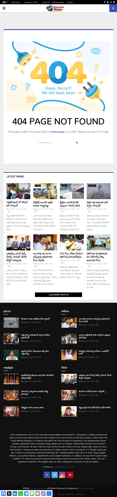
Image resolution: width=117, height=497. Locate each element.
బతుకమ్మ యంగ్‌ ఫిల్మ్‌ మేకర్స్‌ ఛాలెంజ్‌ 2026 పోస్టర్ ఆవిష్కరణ (16, 257)
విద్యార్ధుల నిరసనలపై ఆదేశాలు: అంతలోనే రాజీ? (94, 352)
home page (57, 131)
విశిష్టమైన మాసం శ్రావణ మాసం (32, 407)
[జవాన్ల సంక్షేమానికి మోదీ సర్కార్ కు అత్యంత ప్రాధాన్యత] (69, 339)
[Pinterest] (70, 475)
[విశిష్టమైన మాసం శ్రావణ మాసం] (11, 411)
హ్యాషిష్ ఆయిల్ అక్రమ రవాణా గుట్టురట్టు (43, 204)
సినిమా (10, 237)
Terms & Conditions (65, 494)
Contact (69, 2)
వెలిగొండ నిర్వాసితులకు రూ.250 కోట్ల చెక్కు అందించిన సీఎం (97, 257)
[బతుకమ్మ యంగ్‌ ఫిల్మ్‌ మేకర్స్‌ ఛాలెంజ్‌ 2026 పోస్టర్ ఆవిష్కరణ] (18, 242)
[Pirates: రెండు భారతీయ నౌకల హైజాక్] (11, 322)
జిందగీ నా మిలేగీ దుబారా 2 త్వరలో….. (93, 391)
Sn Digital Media (86, 488)
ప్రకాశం (64, 237)
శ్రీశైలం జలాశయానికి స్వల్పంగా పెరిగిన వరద (70, 204)
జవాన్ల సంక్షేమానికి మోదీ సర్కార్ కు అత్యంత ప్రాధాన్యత (94, 336)
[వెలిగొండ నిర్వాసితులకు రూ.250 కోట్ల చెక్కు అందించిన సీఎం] (99, 242)
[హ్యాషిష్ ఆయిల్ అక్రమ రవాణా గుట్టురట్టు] (45, 191)
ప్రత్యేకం (91, 237)
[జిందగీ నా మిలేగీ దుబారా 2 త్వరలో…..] (69, 395)
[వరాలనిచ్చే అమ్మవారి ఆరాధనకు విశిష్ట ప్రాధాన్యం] (11, 395)
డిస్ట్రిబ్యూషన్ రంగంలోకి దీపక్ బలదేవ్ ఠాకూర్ (95, 407)
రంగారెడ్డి (37, 186)
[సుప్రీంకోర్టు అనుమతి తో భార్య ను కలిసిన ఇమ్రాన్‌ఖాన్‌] (11, 339)
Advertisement (58, 2)
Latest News (15, 176)
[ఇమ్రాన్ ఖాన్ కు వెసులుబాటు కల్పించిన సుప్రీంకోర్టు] (11, 355)
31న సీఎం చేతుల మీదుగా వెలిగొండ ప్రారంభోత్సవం (71, 255)
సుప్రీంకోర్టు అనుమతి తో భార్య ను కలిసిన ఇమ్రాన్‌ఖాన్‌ (35, 336)
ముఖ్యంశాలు (12, 186)
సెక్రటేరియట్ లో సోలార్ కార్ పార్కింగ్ (17, 204)
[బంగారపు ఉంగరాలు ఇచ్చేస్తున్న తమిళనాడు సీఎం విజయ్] (45, 242)
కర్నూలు (64, 186)
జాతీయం (37, 237)
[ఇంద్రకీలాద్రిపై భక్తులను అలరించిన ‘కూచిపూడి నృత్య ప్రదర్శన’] (11, 379)
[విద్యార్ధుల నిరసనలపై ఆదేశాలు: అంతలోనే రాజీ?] (69, 355)
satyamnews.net (39, 488)
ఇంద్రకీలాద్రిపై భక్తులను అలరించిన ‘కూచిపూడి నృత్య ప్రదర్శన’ (37, 376)
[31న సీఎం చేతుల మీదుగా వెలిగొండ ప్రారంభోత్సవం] (72, 242)
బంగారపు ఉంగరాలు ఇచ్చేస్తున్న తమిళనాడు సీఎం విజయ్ (42, 257)
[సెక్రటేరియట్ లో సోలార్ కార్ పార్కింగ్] (18, 191)
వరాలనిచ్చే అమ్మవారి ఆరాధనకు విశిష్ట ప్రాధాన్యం (34, 392)
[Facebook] (47, 475)
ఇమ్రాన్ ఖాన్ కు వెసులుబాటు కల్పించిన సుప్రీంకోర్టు (35, 352)
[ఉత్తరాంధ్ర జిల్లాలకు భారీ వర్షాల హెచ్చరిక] (99, 191)
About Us (46, 2)
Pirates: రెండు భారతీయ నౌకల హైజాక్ (35, 319)
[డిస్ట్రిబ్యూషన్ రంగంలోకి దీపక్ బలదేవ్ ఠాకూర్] (69, 411)
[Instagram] (62, 475)
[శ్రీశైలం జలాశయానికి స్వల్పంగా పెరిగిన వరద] (72, 191)
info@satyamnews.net (64, 467)
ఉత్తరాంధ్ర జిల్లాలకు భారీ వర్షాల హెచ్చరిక (97, 204)
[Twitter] (55, 475)
